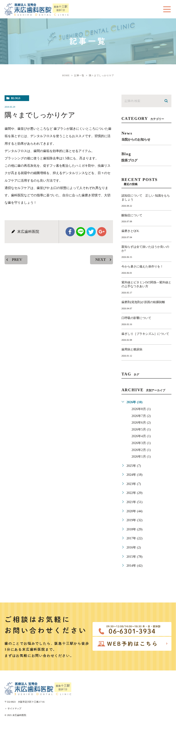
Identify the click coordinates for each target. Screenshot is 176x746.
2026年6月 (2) (141, 422)
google (101, 231)
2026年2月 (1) (141, 450)
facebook (70, 231)
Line (80, 231)
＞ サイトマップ (13, 708)
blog (129, 157)
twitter (91, 231)
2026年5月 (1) (141, 429)
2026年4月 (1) (141, 436)
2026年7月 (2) (141, 416)
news (135, 136)
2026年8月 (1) (141, 409)
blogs (15, 98)
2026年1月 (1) (141, 456)
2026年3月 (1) (141, 443)
